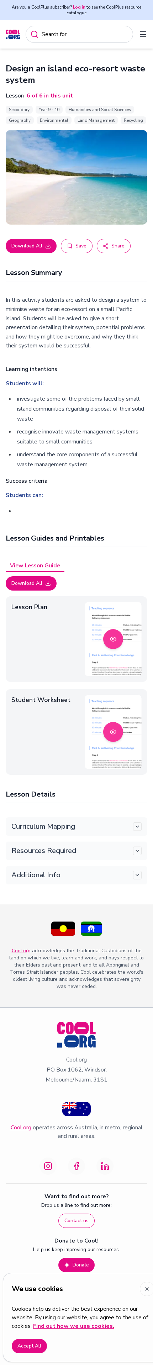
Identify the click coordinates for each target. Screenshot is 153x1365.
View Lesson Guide (35, 565)
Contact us (76, 1220)
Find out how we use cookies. (73, 1326)
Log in (79, 7)
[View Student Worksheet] (113, 732)
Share (118, 245)
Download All (26, 245)
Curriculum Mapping (43, 826)
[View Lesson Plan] (113, 639)
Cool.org (21, 950)
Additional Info (35, 875)
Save (80, 245)
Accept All (29, 1346)
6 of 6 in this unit (50, 96)
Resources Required (43, 850)
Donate (81, 1264)
